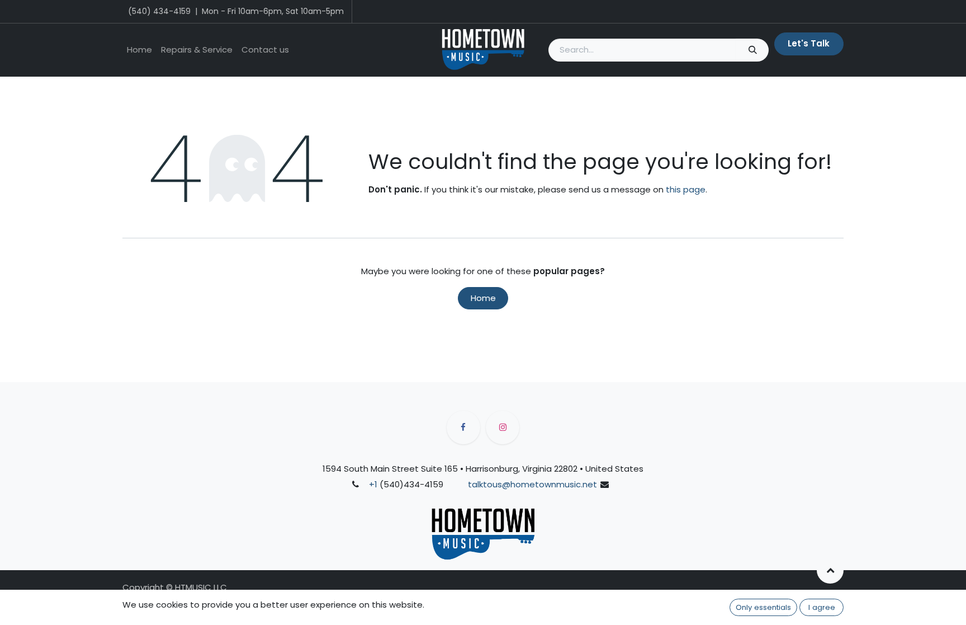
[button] (830, 570)
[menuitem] (139, 50)
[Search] (752, 50)
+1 (373, 484)
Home (483, 298)
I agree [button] (821, 607)
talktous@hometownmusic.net (532, 484)
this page (685, 189)
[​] (463, 427)
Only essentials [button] (763, 607)
